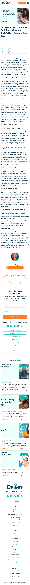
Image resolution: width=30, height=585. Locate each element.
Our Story (15, 547)
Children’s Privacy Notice (15, 560)
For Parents (15, 504)
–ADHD (15, 506)
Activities (4, 43)
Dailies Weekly (15, 342)
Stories (15, 351)
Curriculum (15, 530)
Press (15, 549)
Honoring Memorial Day (8, 469)
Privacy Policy (15, 557)
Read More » (5, 391)
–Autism (15, 509)
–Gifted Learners (15, 517)
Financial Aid (15, 536)
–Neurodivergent (15, 520)
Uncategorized (6, 55)
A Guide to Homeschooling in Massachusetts (10, 381)
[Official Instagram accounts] (11, 326)
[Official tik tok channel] (18, 326)
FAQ (15, 565)
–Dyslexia (15, 512)
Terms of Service (15, 554)
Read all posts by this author (15, 268)
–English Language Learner (14, 514)
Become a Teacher (15, 573)
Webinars (15, 541)
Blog (15, 533)
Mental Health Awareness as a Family (12, 411)
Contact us (15, 568)
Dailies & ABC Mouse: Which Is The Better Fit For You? (14, 441)
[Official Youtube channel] (15, 326)
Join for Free (22, 3)
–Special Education (15, 522)
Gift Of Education (15, 538)
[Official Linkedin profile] (22, 326)
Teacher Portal (15, 576)
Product (15, 348)
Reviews (15, 552)
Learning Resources (14, 528)
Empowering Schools (8, 52)
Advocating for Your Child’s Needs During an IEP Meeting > (15, 282)
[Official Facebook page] (8, 326)
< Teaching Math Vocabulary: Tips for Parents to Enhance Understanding (15, 276)
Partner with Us (15, 571)
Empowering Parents (8, 49)
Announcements (6, 46)
